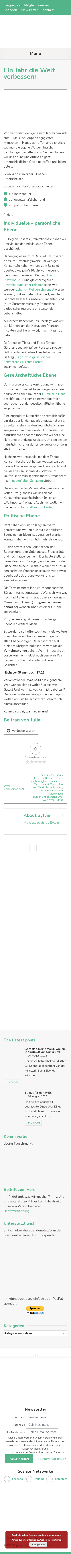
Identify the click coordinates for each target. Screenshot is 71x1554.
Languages (12, 5)
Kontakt (48, 10)
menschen (56, 778)
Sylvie (7, 786)
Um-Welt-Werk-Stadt (47, 786)
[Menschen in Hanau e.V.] (35, 40)
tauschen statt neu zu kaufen (34, 507)
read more (12, 1082)
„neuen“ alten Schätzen (27, 481)
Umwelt (57, 787)
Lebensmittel (41, 778)
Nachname (19, 1425)
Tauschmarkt (41, 784)
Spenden (10, 10)
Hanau (58, 775)
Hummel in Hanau (54, 394)
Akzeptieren (38, 1544)
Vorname (19, 1417)
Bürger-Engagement (45, 797)
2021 (21, 789)
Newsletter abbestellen (52, 1459)
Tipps (53, 784)
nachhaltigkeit (39, 781)
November (12, 789)
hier (37, 588)
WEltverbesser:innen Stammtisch (51, 792)
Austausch (47, 775)
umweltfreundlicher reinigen (24, 285)
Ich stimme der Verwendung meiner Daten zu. (38, 1452)
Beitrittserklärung (17, 1211)
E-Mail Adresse (16, 1432)
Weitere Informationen (51, 1539)
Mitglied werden (36, 5)
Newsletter (29, 10)
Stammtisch (55, 781)
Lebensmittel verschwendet (35, 289)
